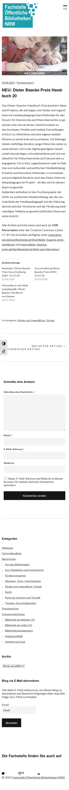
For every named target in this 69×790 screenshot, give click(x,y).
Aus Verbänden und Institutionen (24, 569)
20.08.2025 (8, 82)
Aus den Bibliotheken (17, 564)
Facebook (6, 770)
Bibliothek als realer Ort (18, 625)
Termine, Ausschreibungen (20, 603)
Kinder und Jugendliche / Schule (36, 320)
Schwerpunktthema (13, 614)
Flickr (16, 770)
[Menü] (63, 5)
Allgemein (7, 547)
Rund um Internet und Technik (22, 597)
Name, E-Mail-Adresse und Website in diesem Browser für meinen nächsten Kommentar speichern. (33, 482)
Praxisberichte (10, 608)
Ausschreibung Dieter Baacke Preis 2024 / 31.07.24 (47, 272)
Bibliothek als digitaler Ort (20, 619)
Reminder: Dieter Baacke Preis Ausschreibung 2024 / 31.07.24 (16, 272)
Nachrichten (9, 558)
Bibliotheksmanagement (19, 630)
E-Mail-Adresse (14, 449)
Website (9, 462)
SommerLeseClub (15, 641)
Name (8, 435)
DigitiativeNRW (14, 636)
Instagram (26, 770)
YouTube (35, 770)
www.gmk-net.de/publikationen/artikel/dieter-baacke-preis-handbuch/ (33, 239)
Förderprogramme (15, 575)
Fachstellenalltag (11, 553)
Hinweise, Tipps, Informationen (23, 581)
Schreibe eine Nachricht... (20, 391)
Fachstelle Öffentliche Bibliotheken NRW (20, 15)
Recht (8, 591)
